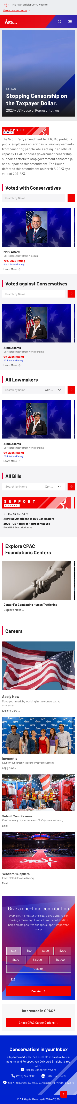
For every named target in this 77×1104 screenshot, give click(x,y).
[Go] (63, 1094)
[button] (59, 21)
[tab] (13, 951)
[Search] (71, 198)
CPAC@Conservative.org (21, 877)
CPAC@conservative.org (50, 820)
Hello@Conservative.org (41, 1069)
